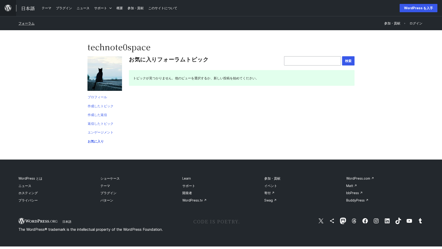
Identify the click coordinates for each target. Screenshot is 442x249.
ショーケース (110, 178)
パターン (106, 200)
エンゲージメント (100, 132)
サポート (188, 186)
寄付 (269, 193)
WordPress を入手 (418, 8)
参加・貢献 (272, 178)
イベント (270, 186)
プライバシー (28, 200)
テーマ (105, 186)
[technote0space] (104, 74)
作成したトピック (100, 106)
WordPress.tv (194, 200)
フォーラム (26, 23)
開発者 (187, 193)
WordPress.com (360, 178)
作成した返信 (97, 115)
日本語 (66, 221)
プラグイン (108, 193)
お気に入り (96, 141)
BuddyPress (357, 200)
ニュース (24, 186)
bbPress (354, 193)
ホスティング (28, 193)
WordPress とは (30, 178)
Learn (186, 178)
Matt (351, 186)
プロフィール (97, 97)
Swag (270, 200)
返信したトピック (100, 123)
